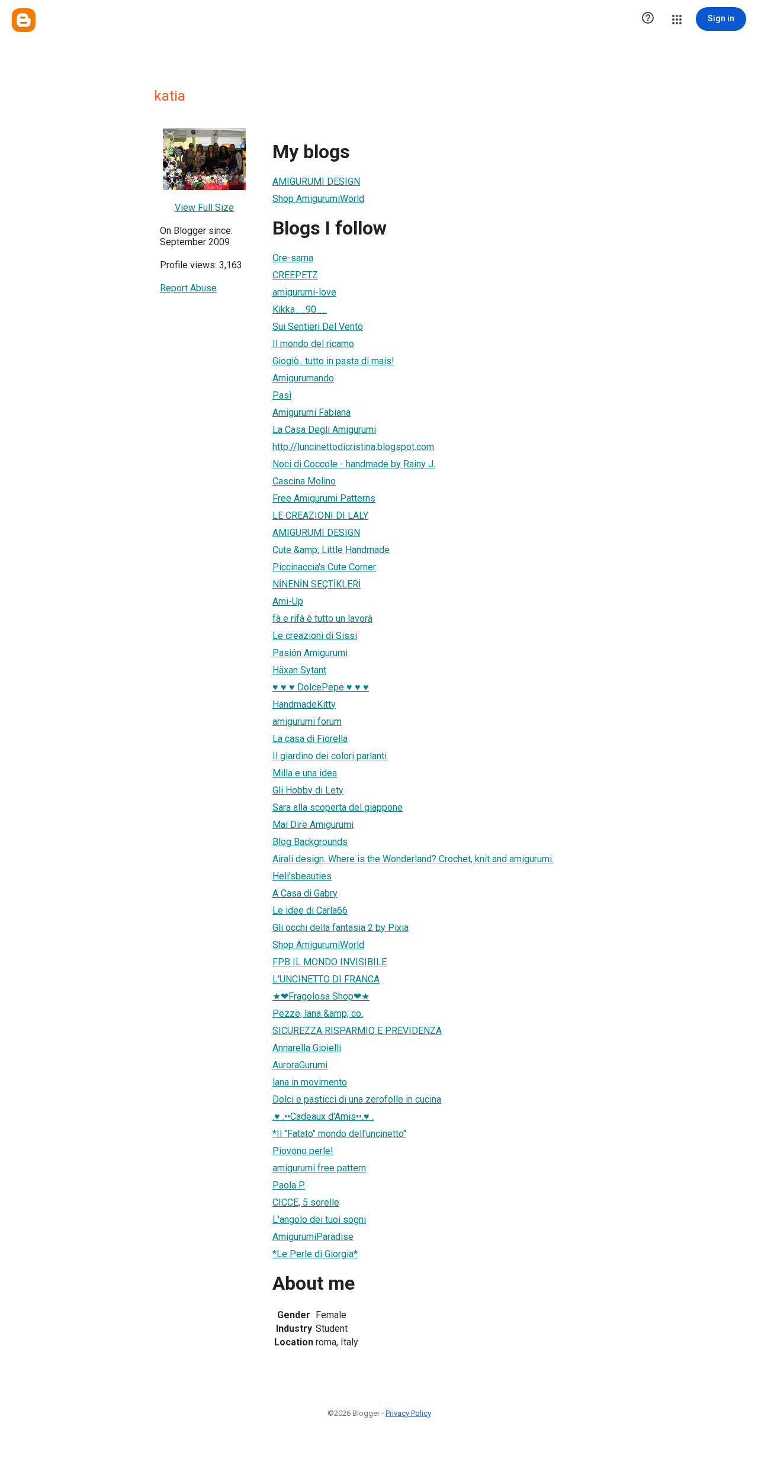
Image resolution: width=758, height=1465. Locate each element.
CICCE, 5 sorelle (305, 1202)
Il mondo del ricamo (313, 343)
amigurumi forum (307, 721)
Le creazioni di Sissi (314, 635)
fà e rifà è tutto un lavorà (322, 618)
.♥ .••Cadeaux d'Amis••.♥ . (323, 1116)
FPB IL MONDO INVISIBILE (329, 962)
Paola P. (288, 1185)
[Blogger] (24, 20)
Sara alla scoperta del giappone (337, 807)
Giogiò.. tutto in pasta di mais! (333, 361)
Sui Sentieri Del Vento (317, 326)
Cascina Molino (304, 481)
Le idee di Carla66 (310, 910)
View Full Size (204, 207)
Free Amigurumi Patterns (323, 498)
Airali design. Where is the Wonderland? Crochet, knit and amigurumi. (413, 859)
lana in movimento (309, 1082)
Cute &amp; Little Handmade (331, 549)
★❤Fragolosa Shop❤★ (321, 996)
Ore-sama (292, 258)
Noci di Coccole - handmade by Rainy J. (353, 464)
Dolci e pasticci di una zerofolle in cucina (356, 1099)
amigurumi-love (304, 292)
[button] (648, 19)
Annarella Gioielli (306, 1047)
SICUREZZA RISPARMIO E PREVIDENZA (357, 1030)
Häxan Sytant (299, 670)
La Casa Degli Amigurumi (324, 429)
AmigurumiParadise (313, 1236)
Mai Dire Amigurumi (313, 824)
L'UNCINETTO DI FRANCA (326, 979)
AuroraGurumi (299, 1065)
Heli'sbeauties (302, 876)
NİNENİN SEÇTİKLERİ (316, 584)
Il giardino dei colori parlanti (329, 756)
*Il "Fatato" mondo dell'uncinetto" (339, 1133)
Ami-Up (287, 601)
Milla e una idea (304, 773)
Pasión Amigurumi (310, 652)
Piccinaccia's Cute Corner (324, 567)
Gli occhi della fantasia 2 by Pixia (340, 927)
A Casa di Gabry (305, 893)
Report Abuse (188, 288)
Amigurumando (303, 378)
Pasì (281, 395)
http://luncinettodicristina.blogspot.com (353, 446)
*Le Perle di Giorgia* (315, 1254)
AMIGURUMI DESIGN (316, 181)
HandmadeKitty (304, 704)
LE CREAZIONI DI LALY (320, 515)
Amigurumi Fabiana (311, 412)
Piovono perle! (302, 1150)
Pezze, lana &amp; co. (317, 1013)
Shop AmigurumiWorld (318, 198)
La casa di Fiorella (310, 738)
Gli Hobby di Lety (307, 790)
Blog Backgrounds (310, 841)
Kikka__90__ (299, 309)
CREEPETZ (295, 275)
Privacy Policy (408, 1413)
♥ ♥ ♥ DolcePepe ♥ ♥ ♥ (320, 687)
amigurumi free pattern (319, 1168)
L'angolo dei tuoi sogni (319, 1219)
